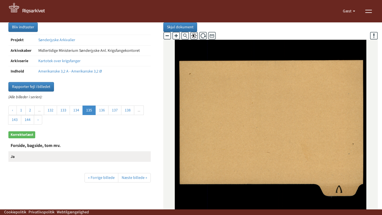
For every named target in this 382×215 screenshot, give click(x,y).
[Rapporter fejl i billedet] (374, 36)
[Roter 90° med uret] (203, 36)
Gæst (347, 11)
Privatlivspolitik (42, 212)
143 (15, 120)
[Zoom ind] (176, 36)
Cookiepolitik (15, 212)
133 (63, 110)
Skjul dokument (180, 27)
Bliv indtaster (23, 27)
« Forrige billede (101, 178)
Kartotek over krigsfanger (59, 61)
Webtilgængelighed (73, 212)
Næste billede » (134, 178)
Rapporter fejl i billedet (31, 87)
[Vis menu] (368, 11)
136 (102, 110)
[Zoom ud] (167, 36)
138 (128, 110)
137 (115, 110)
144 (27, 120)
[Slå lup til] (185, 36)
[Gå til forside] (30, 11)
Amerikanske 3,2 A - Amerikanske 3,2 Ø (70, 71)
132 (50, 110)
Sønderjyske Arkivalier (56, 40)
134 (76, 110)
